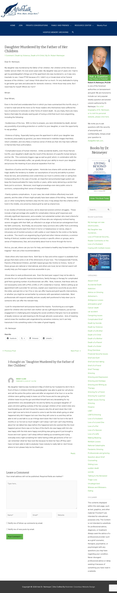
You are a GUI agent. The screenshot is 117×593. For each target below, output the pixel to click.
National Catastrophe (96, 445)
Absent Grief (93, 281)
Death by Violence (22, 55)
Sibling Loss (93, 464)
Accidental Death (95, 285)
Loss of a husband (95, 418)
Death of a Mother (95, 338)
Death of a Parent (95, 342)
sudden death (93, 468)
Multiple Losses (94, 442)
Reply (73, 453)
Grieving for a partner (96, 396)
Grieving (91, 373)
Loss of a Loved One (96, 422)
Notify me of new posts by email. (21, 529)
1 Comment (9, 55)
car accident (93, 311)
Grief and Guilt (94, 358)
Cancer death (93, 308)
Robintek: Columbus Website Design (80, 587)
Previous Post (9, 351)
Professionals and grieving (98, 453)
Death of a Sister (94, 346)
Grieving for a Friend (96, 392)
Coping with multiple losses (99, 248)
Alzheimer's (92, 296)
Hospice (91, 407)
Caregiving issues (95, 315)
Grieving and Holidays (97, 381)
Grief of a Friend (94, 365)
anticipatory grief (95, 304)
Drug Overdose (94, 350)
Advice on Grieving (95, 292)
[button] (73, 32)
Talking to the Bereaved (97, 476)
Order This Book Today (99, 198)
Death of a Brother (95, 331)
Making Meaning (94, 438)
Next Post (76, 351)
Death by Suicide (95, 323)
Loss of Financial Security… (99, 237)
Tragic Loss (92, 480)
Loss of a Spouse (95, 430)
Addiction (92, 288)
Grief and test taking (96, 362)
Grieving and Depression (98, 377)
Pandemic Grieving (95, 449)
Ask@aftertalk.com (95, 141)
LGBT (90, 411)
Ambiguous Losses (95, 300)
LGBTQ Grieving (94, 415)
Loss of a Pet (93, 426)
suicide (91, 472)
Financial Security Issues (98, 354)
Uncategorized (94, 483)
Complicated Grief (95, 319)
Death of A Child (37, 55)
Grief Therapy (93, 369)
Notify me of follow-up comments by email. (25, 523)
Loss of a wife (93, 434)
